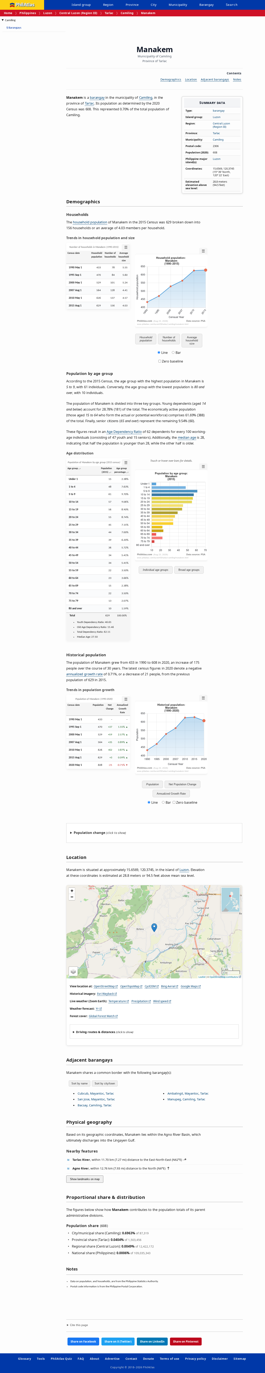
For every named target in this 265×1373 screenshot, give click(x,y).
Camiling (127, 13)
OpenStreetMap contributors (224, 976)
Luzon (47, 13)
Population (152, 784)
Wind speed (160, 1001)
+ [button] (72, 890)
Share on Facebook (83, 1341)
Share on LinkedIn (152, 1341)
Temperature (117, 1001)
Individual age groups (155, 569)
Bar (178, 352)
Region (108, 4)
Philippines (27, 13)
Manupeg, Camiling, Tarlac (186, 1099)
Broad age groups (189, 569)
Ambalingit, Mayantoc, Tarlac (187, 1093)
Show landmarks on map (85, 1179)
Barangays (13, 27)
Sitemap (240, 1359)
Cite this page (79, 1325)
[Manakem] (154, 927)
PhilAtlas (25, 4)
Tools (41, 1359)
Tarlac (109, 13)
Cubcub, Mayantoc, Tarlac (96, 1093)
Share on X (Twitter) (118, 1341)
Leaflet (202, 976)
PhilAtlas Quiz (61, 1359)
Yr (97, 1008)
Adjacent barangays (215, 79)
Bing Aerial (168, 986)
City (154, 4)
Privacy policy (195, 1359)
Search (231, 5)
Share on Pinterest (186, 1341)
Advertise (112, 1359)
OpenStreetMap (104, 986)
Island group (81, 4)
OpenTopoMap (129, 986)
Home (8, 13)
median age (187, 437)
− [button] (72, 897)
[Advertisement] (20, 97)
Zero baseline (172, 361)
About (94, 1359)
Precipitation (139, 1001)
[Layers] (73, 971)
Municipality (178, 4)
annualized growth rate (84, 674)
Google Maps (189, 986)
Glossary (24, 1359)
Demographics (170, 79)
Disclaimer (220, 1359)
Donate (148, 1359)
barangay (219, 110)
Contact (131, 1359)
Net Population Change (182, 784)
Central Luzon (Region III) (78, 13)
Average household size (192, 340)
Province (132, 4)
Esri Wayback (105, 994)
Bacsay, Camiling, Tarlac (95, 1105)
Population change (89, 832)
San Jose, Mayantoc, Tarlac (96, 1099)
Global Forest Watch (102, 1016)
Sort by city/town (105, 1083)
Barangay (206, 4)
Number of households (169, 339)
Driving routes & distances (95, 1032)
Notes (237, 79)
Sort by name (79, 1083)
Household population (146, 339)
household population (90, 222)
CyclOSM (150, 986)
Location (191, 79)
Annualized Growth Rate (171, 793)
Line (164, 352)
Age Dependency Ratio (124, 431)
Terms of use (169, 1359)
